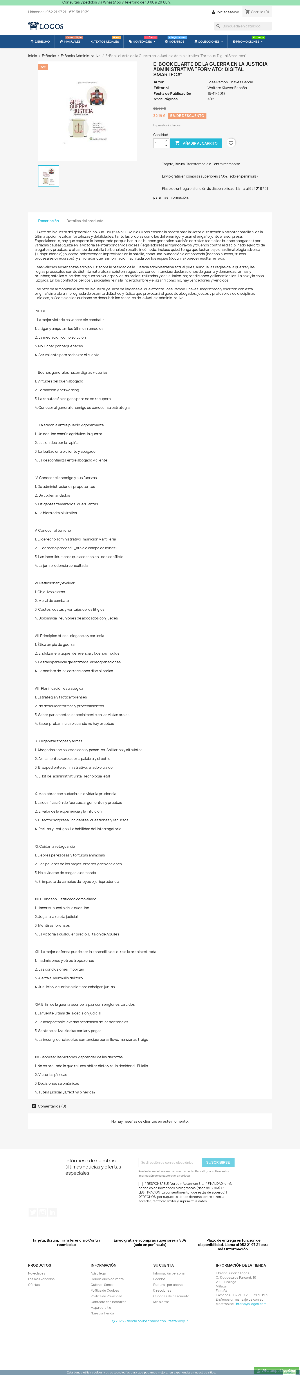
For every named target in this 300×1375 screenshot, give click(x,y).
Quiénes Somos (102, 1285)
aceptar (289, 1372)
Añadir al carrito (196, 143)
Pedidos (159, 1279)
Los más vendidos (41, 1279)
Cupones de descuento (171, 1296)
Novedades (36, 1273)
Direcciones (162, 1290)
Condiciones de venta (107, 1279)
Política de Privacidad (106, 1296)
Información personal (169, 1273)
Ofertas (34, 1285)
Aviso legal (98, 1273)
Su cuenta (163, 1265)
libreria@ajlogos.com (250, 1304)
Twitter (33, 1212)
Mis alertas (161, 1302)
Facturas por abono (168, 1285)
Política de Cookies (105, 1290)
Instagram (42, 1212)
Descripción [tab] (48, 220)
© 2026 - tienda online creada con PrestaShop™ (150, 1321)
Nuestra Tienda (102, 1313)
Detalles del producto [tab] (85, 220)
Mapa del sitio (101, 1307)
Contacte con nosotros (108, 1302)
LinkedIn (52, 1212)
